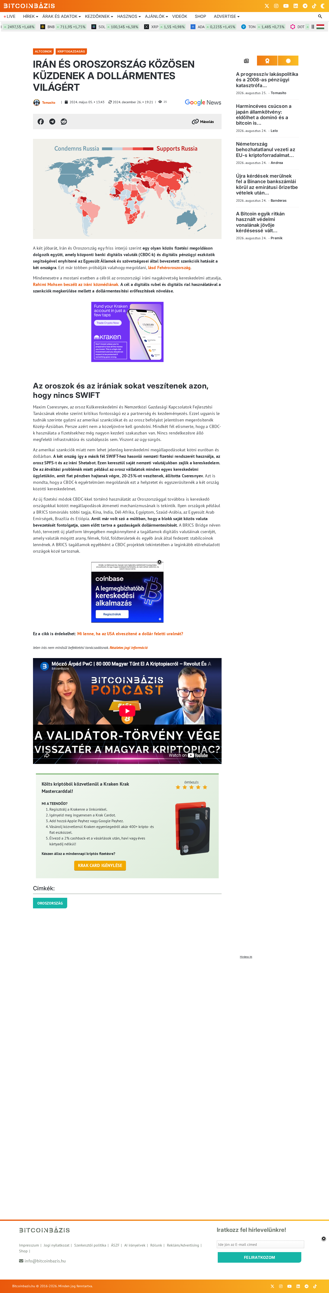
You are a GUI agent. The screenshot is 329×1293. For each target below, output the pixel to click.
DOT (302, 26)
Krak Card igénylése (100, 865)
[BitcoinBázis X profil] (266, 6)
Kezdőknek (97, 16)
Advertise (225, 16)
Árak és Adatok (59, 16)
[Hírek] (203, 102)
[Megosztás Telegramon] (52, 121)
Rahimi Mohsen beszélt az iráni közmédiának (75, 284)
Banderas (279, 200)
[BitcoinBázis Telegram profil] (305, 6)
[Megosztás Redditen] (64, 121)
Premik (277, 238)
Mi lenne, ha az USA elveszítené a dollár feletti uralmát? (130, 633)
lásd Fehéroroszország (169, 267)
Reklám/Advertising (183, 1245)
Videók (179, 16)
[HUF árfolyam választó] (320, 26)
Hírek (29, 16)
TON (252, 26)
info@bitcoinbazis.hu (45, 1261)
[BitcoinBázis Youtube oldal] (286, 6)
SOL (104, 26)
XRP (154, 26)
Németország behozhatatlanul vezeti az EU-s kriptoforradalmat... (265, 149)
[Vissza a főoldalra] (29, 5)
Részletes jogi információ (129, 647)
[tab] (246, 61)
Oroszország (50, 903)
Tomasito (48, 102)
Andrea (277, 163)
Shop (200, 16)
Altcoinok (43, 51)
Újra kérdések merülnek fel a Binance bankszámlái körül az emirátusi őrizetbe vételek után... (267, 184)
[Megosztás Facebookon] (41, 121)
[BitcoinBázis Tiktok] (314, 6)
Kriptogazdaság (71, 51)
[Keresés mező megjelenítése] (320, 16)
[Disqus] (164, 1021)
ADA (202, 26)
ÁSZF (115, 1245)
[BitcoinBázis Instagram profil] (276, 6)
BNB (52, 26)
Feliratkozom (259, 1257)
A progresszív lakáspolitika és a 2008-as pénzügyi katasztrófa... (267, 79)
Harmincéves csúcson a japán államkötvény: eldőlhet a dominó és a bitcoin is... (263, 114)
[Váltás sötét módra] (322, 6)
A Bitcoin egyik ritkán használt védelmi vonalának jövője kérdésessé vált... (260, 222)
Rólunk (156, 1245)
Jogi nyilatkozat (56, 1245)
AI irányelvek (134, 1245)
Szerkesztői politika (90, 1245)
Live (11, 16)
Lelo (274, 131)
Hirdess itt (246, 956)
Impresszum (29, 1245)
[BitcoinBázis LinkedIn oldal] (296, 6)
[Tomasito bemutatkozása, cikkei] (36, 102)
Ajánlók (154, 16)
